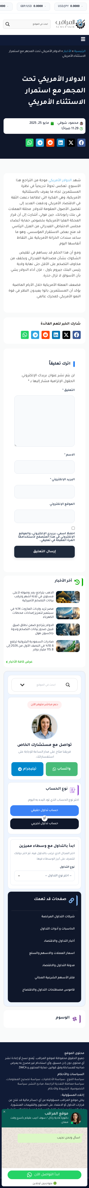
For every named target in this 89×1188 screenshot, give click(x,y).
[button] (81, 143)
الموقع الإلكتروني (62, 504)
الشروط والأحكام (58, 1089)
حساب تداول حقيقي (44, 810)
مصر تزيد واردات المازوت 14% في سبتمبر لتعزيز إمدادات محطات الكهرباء (32, 613)
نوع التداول (67, 867)
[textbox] (44, 876)
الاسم (69, 455)
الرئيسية (79, 51)
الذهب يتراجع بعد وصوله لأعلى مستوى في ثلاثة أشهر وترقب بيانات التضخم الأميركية (33, 597)
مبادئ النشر (36, 1084)
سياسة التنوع (75, 1079)
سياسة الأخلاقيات (53, 1079)
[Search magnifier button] (7, 24)
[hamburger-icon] (83, 40)
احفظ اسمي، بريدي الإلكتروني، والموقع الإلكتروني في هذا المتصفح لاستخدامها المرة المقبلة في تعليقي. (46, 537)
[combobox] (44, 876)
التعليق (68, 390)
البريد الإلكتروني (62, 479)
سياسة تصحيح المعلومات (23, 1079)
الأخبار (67, 51)
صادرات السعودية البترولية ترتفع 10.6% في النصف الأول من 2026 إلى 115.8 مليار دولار (30, 646)
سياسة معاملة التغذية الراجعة (64, 1084)
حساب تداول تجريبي (44, 823)
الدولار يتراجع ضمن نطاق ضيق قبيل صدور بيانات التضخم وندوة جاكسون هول (32, 629)
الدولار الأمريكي (60, 181)
